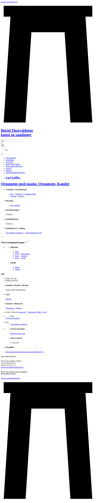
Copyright (9, 162)
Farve (17, 256)
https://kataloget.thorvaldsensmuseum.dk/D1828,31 (24, 352)
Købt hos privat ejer (17, 334)
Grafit (23, 258)
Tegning (13, 196)
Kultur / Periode (11, 312)
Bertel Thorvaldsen (13, 164)
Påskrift (8, 299)
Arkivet (8, 168)
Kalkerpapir (25, 254)
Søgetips (9, 170)
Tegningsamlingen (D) (33, 233)
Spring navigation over (9, 2)
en (6, 150)
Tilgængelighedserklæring (15, 173)
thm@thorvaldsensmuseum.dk (12, 367)
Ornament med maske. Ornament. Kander (35, 184)
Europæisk (22, 312)
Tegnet (17, 269)
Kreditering (10, 160)
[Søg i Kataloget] (2, 143)
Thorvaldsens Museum (14, 166)
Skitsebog (19, 194)
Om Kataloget (11, 158)
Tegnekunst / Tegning (14, 308)
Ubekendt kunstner (13, 318)
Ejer (7, 322)
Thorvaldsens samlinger (14, 233)
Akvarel (21, 196)
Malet (17, 267)
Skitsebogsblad (30, 194)
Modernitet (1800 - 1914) (37, 312)
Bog (11, 194)
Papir (17, 252)
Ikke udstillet (15, 205)
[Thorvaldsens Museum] (48, 440)
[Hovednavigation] (2, 154)
